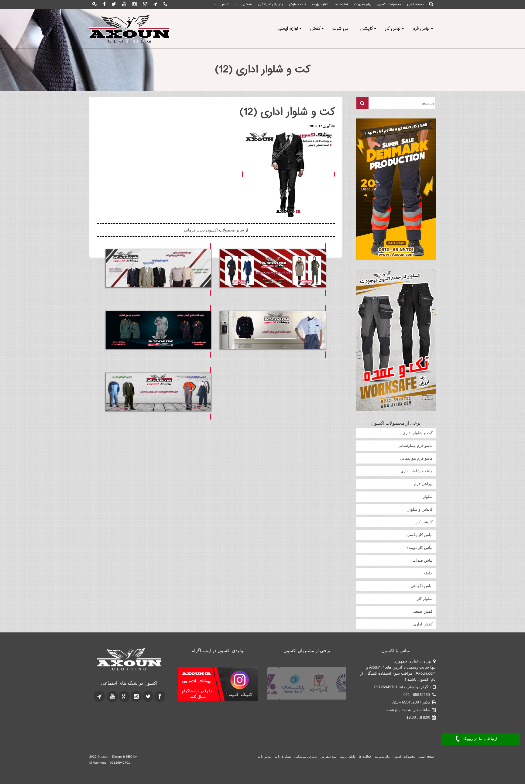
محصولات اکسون (389, 4)
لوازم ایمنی (287, 29)
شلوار (428, 496)
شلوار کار (425, 598)
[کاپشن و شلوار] (158, 331)
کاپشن (366, 29)
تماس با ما (221, 4)
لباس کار (392, 29)
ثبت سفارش (297, 4)
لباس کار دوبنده (420, 547)
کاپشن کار (424, 522)
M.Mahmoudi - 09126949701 (109, 762)
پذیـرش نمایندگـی (270, 4)
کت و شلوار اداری (418, 432)
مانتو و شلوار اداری (416, 471)
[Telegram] (155, 4)
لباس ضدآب (423, 560)
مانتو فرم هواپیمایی (416, 458)
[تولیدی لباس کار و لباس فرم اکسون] (129, 29)
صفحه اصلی (415, 4)
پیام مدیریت (362, 4)
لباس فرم (421, 29)
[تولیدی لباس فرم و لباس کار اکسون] (129, 659)
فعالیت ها (341, 4)
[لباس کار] (158, 393)
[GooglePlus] (145, 4)
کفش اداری (423, 624)
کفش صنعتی (422, 611)
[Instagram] (134, 4)
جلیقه (428, 573)
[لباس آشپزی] (272, 331)
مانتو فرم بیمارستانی (415, 445)
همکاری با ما (243, 4)
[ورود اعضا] (94, 4)
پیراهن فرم (423, 483)
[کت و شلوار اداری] (158, 269)
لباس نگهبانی (422, 586)
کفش (315, 29)
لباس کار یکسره (419, 534)
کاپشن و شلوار (420, 509)
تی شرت (340, 29)
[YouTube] (124, 4)
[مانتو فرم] (272, 269)
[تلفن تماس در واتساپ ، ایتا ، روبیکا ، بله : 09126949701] (165, 4)
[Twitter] (113, 4)
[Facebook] (104, 4)
